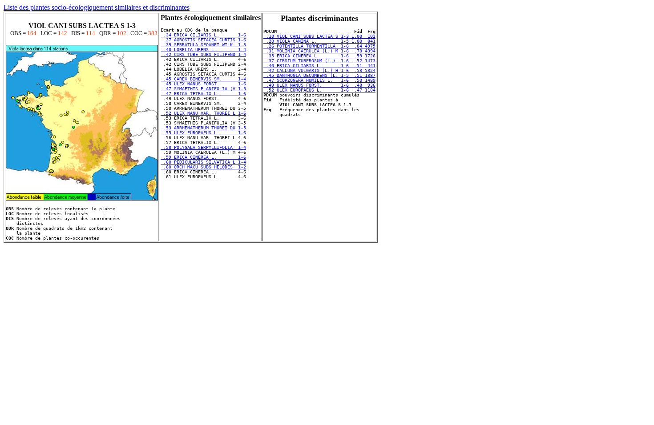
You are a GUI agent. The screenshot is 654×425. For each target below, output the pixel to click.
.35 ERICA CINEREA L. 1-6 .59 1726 (319, 55)
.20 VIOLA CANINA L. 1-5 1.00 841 (319, 41)
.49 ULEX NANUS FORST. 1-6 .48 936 (319, 85)
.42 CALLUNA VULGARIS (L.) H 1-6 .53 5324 (319, 70)
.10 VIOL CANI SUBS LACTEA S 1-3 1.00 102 (319, 36)
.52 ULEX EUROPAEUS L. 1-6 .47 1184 (319, 90)
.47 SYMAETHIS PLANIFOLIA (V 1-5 (203, 88)
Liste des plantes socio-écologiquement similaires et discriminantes (97, 7)
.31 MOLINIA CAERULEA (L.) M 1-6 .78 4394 (319, 50)
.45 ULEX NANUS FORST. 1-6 (203, 83)
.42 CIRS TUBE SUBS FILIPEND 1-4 (203, 54)
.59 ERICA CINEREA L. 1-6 (203, 157)
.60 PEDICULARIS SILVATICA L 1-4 (203, 162)
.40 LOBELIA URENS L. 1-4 (203, 49)
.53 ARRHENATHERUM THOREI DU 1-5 (203, 127)
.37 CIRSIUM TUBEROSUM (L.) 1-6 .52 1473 (319, 60)
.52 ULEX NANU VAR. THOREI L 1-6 (203, 113)
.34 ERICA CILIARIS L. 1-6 (203, 34)
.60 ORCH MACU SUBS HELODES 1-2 (203, 166)
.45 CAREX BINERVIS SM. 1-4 (203, 78)
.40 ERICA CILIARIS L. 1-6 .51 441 (319, 65)
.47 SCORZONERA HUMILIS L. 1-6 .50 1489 (319, 80)
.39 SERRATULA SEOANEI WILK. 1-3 (203, 44)
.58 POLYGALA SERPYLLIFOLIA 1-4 (203, 147)
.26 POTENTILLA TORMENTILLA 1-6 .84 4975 (319, 46)
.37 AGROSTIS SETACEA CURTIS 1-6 (203, 39)
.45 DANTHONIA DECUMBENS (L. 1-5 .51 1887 (319, 75)
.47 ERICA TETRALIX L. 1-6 (203, 93)
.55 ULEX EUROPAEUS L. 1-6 (203, 132)
